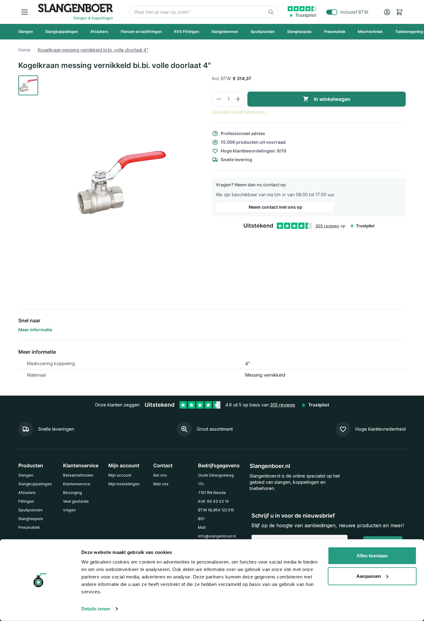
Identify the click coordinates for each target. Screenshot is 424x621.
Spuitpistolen (30, 510)
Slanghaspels (30, 518)
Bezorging (72, 492)
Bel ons (160, 475)
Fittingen (26, 501)
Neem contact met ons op (275, 207)
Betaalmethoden (78, 475)
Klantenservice (76, 484)
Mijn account (119, 475)
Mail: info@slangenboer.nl (217, 531)
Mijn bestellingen (124, 484)
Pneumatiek (29, 527)
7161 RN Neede (212, 492)
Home (24, 49)
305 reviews (327, 225)
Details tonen (95, 608)
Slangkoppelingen (35, 484)
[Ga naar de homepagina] (75, 12)
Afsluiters (27, 492)
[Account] (387, 12)
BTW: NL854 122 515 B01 (216, 514)
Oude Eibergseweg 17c (216, 479)
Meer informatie (35, 329)
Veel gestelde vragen (76, 505)
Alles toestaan (372, 555)
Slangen (25, 475)
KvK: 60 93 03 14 (213, 501)
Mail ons (161, 484)
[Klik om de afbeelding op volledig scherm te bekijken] (121, 183)
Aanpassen (368, 575)
